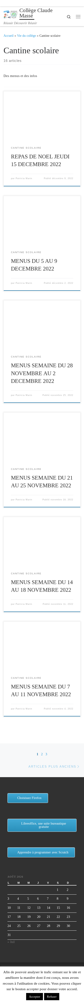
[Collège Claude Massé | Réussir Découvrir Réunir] (11, 14)
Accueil (9, 35)
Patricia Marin (24, 178)
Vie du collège (26, 35)
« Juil (11, 942)
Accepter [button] (34, 996)
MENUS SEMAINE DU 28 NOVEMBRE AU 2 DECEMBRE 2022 (42, 373)
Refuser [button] (51, 996)
